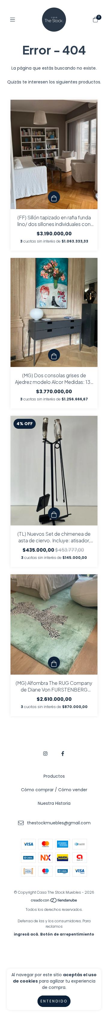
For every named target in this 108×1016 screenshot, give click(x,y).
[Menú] (12, 19)
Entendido (54, 1001)
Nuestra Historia (54, 803)
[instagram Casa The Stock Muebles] (45, 754)
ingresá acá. (26, 934)
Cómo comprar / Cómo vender (54, 790)
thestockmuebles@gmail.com (59, 823)
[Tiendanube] (54, 901)
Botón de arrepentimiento (67, 934)
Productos (54, 776)
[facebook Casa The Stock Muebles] (63, 754)
